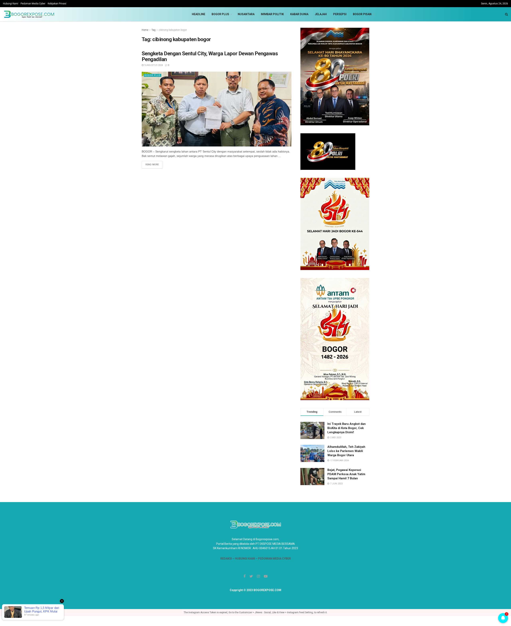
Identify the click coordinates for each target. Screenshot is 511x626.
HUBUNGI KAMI (245, 558)
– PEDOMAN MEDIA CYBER (273, 558)
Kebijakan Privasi (57, 3)
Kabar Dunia (299, 14)
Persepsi (340, 14)
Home (145, 30)
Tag (153, 30)
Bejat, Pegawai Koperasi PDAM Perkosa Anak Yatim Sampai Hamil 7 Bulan (346, 474)
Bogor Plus (220, 14)
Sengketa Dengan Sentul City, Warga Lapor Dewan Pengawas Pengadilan (210, 56)
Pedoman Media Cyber (33, 3)
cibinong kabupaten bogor (173, 30)
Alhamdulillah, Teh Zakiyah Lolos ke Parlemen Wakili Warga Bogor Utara (346, 451)
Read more (152, 164)
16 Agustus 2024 (153, 65)
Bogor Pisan (362, 14)
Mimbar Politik (272, 14)
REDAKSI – (227, 558)
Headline (198, 14)
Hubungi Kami (10, 3)
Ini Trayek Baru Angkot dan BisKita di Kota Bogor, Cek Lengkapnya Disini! (346, 428)
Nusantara (246, 14)
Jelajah (321, 14)
